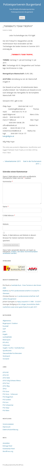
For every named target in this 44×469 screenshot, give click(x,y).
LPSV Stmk (6, 378)
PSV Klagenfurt (8, 397)
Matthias (6, 291)
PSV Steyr (6, 408)
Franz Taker (7, 153)
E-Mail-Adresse (9, 215)
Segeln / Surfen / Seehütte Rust (13, 348)
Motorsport (6, 340)
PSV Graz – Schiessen (10, 394)
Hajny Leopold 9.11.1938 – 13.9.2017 (29, 302)
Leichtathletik (7, 337)
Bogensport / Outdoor (10, 323)
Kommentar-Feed (9, 449)
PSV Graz (6, 391)
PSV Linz (5, 402)
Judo (4, 331)
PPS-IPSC (6, 342)
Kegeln (5, 334)
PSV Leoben (7, 400)
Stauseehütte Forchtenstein (12, 353)
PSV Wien (6, 410)
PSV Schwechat (8, 405)
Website (6, 224)
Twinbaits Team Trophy (16, 150)
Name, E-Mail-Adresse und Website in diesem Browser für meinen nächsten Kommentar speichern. (19, 238)
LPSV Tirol (6, 383)
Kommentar (8, 181)
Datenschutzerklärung (10, 429)
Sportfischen (33, 147)
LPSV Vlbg (6, 386)
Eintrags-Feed (7, 446)
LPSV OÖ (6, 375)
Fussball (5, 326)
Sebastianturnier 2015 (12, 161)
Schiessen (6, 345)
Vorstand (6, 359)
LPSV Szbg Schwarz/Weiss (12, 380)
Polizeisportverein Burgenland (22, 4)
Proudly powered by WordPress (13, 465)
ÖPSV (5, 389)
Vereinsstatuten (8, 424)
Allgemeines (24, 147)
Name (6, 206)
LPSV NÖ (6, 372)
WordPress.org (8, 451)
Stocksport (6, 356)
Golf (4, 329)
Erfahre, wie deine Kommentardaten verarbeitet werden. (20, 252)
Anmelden (6, 443)
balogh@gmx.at (8, 136)
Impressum (6, 427)
